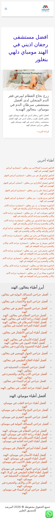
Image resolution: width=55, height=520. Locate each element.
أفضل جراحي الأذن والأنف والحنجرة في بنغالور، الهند (24, 375)
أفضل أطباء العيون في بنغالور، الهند (24, 343)
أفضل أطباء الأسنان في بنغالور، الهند (24, 339)
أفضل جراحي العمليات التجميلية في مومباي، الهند (24, 477)
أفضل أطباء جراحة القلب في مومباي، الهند (24, 404)
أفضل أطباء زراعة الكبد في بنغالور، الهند (24, 318)
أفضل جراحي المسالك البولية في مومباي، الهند (24, 425)
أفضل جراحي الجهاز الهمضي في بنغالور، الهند (24, 355)
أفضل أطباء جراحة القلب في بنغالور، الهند (24, 388)
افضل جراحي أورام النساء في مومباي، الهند (24, 491)
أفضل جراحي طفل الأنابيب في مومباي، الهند (24, 463)
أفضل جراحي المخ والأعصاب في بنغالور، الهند (24, 303)
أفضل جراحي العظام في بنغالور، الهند (24, 315)
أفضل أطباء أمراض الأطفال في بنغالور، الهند (24, 334)
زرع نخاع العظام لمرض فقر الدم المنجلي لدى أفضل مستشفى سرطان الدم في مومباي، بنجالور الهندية (28, 102)
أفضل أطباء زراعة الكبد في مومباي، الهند (24, 434)
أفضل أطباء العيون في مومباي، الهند (24, 458)
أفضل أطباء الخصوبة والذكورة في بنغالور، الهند (24, 348)
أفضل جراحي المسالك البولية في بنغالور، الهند (24, 296)
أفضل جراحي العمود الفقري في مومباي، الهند (24, 418)
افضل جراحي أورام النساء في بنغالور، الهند (24, 382)
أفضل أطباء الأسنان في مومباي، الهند (24, 455)
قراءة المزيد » (43, 131)
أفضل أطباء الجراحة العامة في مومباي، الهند (24, 442)
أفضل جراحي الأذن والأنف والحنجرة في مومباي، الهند (24, 484)
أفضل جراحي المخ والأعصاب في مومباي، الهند (24, 411)
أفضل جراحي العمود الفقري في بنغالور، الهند (24, 310)
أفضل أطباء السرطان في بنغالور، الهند (24, 322)
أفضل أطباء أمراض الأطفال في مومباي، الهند (24, 449)
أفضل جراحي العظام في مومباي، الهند (24, 430)
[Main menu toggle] (6, 9)
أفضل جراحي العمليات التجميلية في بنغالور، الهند (24, 368)
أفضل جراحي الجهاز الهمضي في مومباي (24, 468)
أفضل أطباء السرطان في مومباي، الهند (24, 437)
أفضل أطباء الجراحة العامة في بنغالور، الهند (24, 327)
